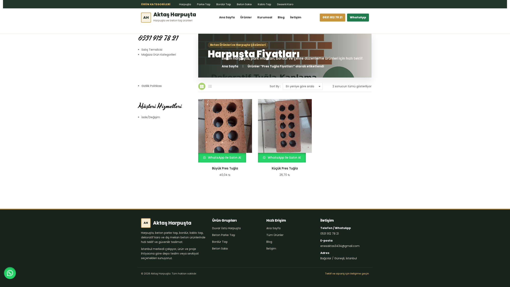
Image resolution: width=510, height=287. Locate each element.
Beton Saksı (244, 4)
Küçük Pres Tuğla (285, 168)
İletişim (295, 17)
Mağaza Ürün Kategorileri (158, 55)
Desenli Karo (285, 4)
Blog (281, 17)
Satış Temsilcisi (151, 50)
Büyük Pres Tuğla (225, 168)
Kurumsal (264, 17)
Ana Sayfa (227, 17)
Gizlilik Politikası (151, 86)
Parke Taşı (203, 4)
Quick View (223, 131)
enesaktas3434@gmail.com (340, 246)
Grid (201, 86)
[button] (10, 273)
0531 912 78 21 (332, 17)
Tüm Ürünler (274, 235)
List (210, 86)
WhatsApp (358, 17)
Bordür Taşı (223, 4)
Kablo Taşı (264, 4)
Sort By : (275, 86)
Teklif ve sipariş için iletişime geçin (347, 273)
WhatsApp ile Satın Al (224, 157)
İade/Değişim (150, 117)
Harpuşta (185, 4)
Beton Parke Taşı (223, 235)
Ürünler (246, 17)
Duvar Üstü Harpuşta (226, 228)
